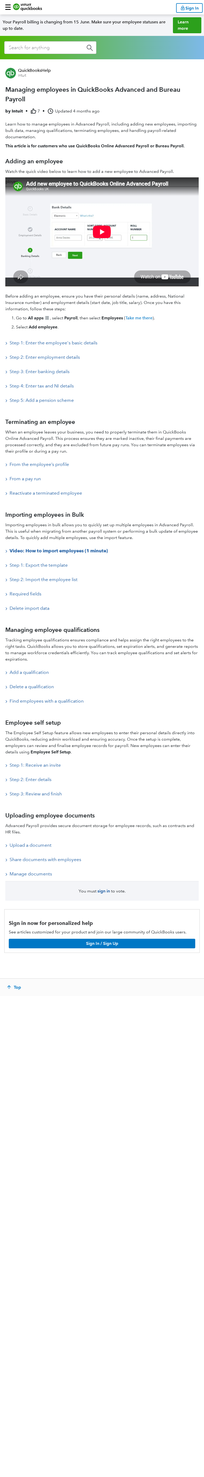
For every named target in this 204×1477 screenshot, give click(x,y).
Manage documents (31, 874)
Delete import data (29, 608)
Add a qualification (29, 672)
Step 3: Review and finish (36, 794)
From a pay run (25, 479)
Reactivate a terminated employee (46, 493)
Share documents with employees (45, 859)
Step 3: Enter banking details (40, 371)
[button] (8, 7)
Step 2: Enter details (31, 779)
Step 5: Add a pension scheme (42, 400)
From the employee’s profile (39, 464)
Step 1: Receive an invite (35, 765)
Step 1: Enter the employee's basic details (53, 343)
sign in (103, 891)
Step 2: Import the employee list (44, 579)
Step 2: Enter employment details (45, 357)
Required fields (25, 594)
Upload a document (31, 845)
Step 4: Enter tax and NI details (42, 386)
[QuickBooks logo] (27, 7)
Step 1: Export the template (39, 565)
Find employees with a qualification (47, 701)
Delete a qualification (32, 687)
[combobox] (50, 47)
